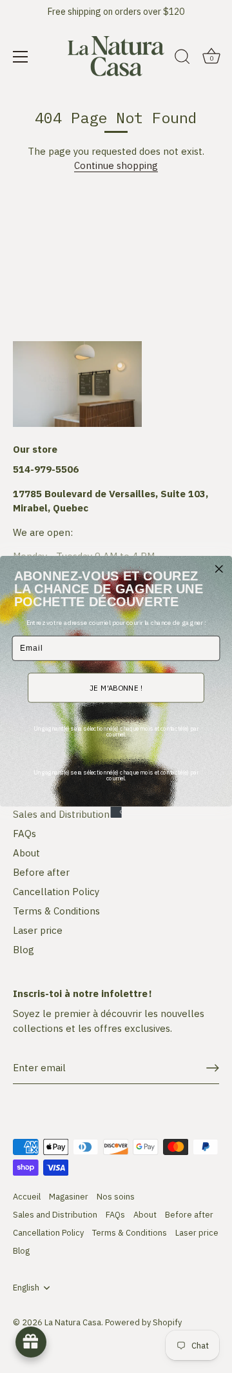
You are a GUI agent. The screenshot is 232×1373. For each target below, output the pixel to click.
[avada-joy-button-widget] (30, 1342)
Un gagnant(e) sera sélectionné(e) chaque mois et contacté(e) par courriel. (116, 731)
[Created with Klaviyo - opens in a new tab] (115, 811)
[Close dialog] (219, 568)
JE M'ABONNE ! (116, 687)
